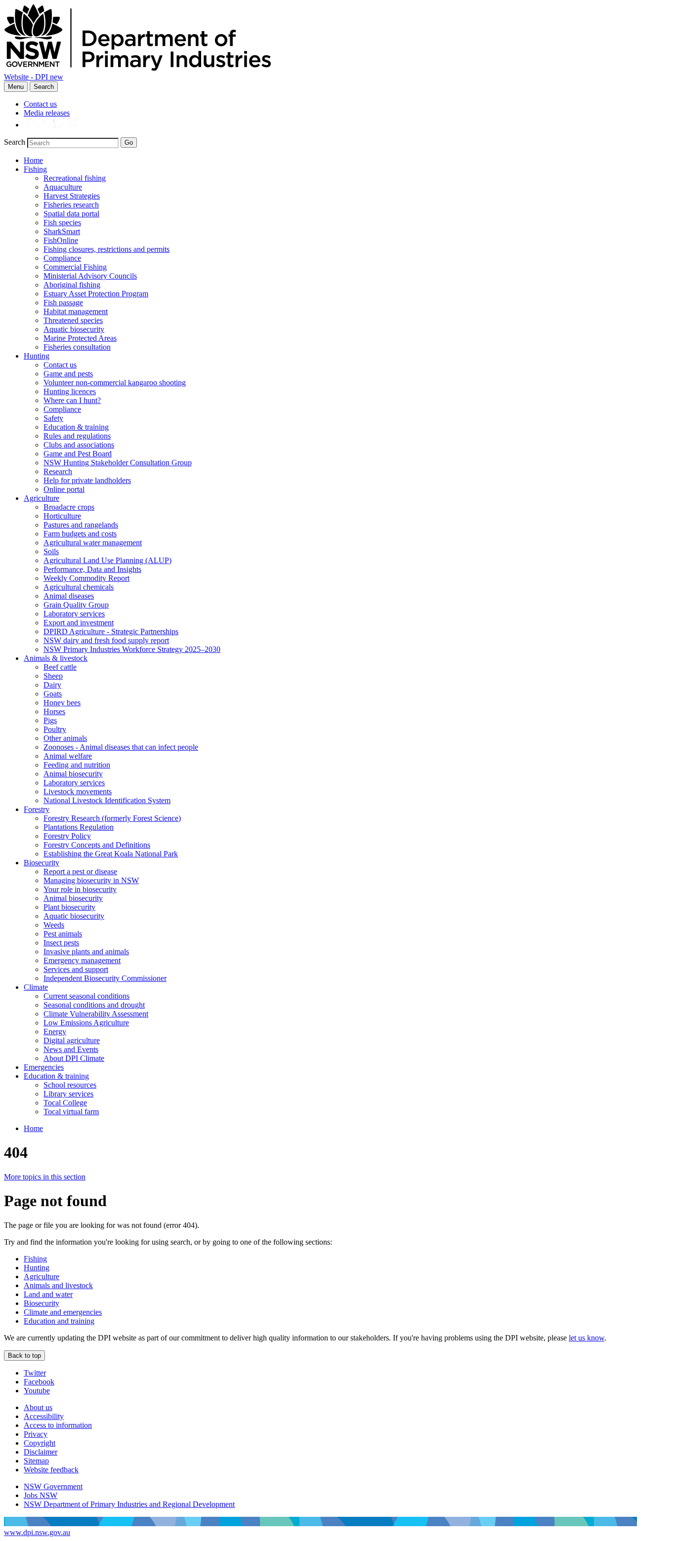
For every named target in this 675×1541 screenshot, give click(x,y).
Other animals (65, 738)
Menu (16, 86)
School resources (69, 1085)
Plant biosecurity (69, 907)
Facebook (39, 1382)
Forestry (36, 809)
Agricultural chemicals (78, 587)
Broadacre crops (68, 507)
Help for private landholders (87, 480)
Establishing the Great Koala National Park (110, 854)
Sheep (53, 676)
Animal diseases (68, 596)
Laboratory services (74, 613)
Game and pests (68, 373)
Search (44, 86)
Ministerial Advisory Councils (90, 276)
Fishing (35, 169)
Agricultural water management (92, 542)
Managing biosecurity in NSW (91, 880)
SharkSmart (61, 231)
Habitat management (75, 311)
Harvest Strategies (71, 196)
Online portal (63, 489)
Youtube (37, 1390)
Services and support (75, 969)
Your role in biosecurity (80, 889)
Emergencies (44, 1067)
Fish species (62, 222)
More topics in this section (44, 1177)
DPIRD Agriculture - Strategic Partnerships (110, 631)
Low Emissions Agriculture (86, 1022)
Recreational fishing (74, 178)
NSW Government (53, 1486)
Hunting (36, 356)
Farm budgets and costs (80, 533)
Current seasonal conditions (86, 996)
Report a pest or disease (80, 871)
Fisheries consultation (77, 347)
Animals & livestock (55, 658)
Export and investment (78, 622)
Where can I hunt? (72, 400)
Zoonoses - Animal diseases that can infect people (120, 747)
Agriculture (41, 498)
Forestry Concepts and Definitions (96, 845)
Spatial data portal (71, 213)
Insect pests (61, 942)
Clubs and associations (78, 445)
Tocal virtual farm (71, 1111)
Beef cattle (60, 667)
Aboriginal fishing (71, 285)
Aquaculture (62, 187)
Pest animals (62, 934)
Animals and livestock (58, 1285)
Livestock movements (77, 791)
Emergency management (82, 960)
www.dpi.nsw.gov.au (37, 1532)
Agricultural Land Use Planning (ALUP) (107, 560)
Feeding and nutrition (76, 765)
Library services (68, 1094)
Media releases (47, 113)
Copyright (39, 1443)
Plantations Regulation (78, 827)
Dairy (52, 685)
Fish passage (63, 302)
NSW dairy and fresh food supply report (106, 640)
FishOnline (60, 240)
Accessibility (44, 1416)
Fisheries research (71, 205)
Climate (36, 987)
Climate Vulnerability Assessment (95, 1014)
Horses (54, 711)
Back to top (24, 1355)
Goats (52, 693)
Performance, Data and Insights (92, 569)
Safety (53, 418)
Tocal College (65, 1102)
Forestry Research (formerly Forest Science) (112, 818)
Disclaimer (40, 1452)
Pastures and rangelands (80, 525)
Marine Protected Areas (80, 338)
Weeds (53, 925)
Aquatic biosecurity (73, 329)
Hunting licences (69, 391)
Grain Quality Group (76, 605)
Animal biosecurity (73, 774)
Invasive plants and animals (86, 951)
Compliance (62, 258)
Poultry (54, 729)
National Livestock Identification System (106, 800)
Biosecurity (41, 862)
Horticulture (62, 516)
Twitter (35, 1373)
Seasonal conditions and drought (94, 1005)
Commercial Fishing (75, 267)
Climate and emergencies (63, 1312)
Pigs (50, 720)
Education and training (59, 1321)
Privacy (35, 1434)
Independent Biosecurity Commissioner (105, 978)
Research (57, 471)
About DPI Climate (73, 1058)
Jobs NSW (40, 1495)
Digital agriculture (71, 1040)
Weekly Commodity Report (86, 578)
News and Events (70, 1049)
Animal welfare (67, 756)
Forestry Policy (67, 836)
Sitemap (36, 1461)
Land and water (48, 1294)
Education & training (76, 427)
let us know (586, 1338)
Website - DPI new (33, 77)
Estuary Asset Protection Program (95, 293)
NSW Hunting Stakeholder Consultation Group (117, 462)
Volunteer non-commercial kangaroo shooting (114, 382)
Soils (51, 551)
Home (33, 160)
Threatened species (73, 320)
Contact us (40, 104)
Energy (54, 1031)
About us (38, 1407)
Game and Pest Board (77, 453)
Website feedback (51, 1469)
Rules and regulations (77, 436)
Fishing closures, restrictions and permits (106, 249)
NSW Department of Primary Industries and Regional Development (129, 1504)
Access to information (58, 1425)
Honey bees (62, 702)
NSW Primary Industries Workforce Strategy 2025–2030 (131, 649)
